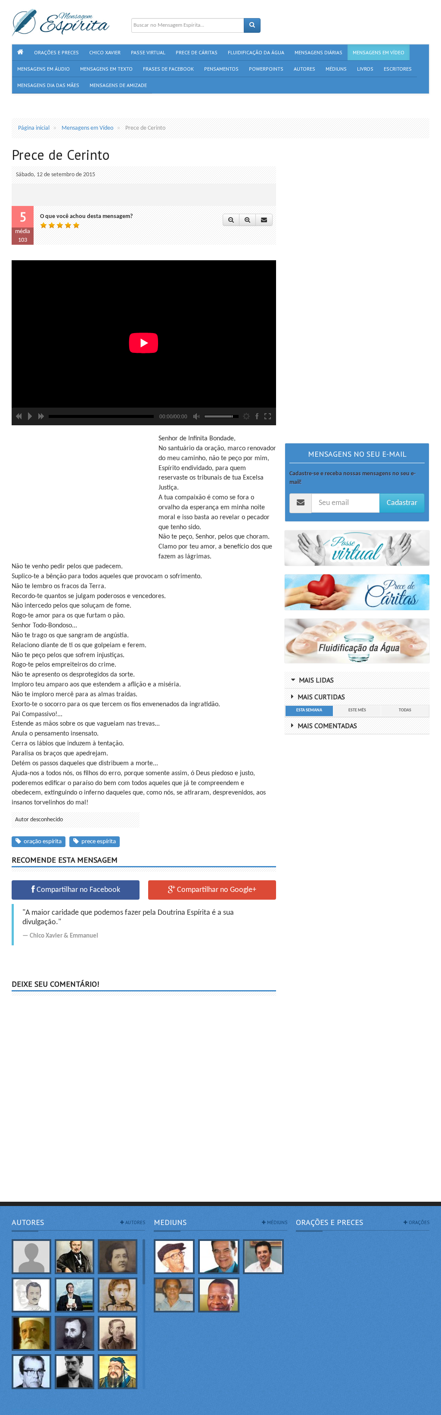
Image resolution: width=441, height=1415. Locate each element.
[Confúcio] (117, 1371)
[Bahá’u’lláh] (31, 1333)
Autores (28, 1222)
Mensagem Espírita (35, 1410)
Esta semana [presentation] (309, 710)
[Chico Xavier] (174, 1256)
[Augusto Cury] (74, 1295)
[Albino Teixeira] (31, 1256)
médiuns (276, 1222)
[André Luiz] (31, 1295)
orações (418, 1222)
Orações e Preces (329, 1222)
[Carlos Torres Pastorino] (31, 1371)
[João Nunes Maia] (174, 1295)
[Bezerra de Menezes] (74, 1333)
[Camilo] (117, 1333)
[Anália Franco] (117, 1256)
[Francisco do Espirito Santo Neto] (263, 1256)
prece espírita (97, 841)
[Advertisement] (84, 494)
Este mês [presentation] (357, 710)
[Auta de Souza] (117, 1295)
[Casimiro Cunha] (74, 1371)
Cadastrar (402, 503)
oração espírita (41, 841)
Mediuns (170, 1222)
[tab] (309, 711)
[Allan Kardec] (74, 1256)
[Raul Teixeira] (218, 1295)
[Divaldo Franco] (218, 1256)
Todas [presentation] (405, 710)
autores (134, 1222)
